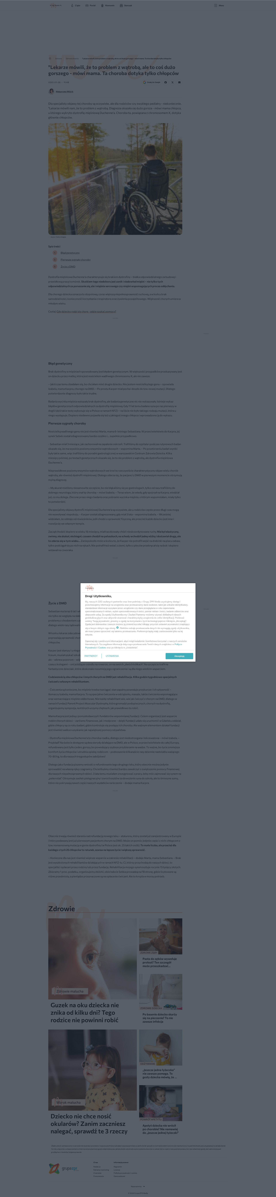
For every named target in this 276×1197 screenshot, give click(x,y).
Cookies (102, 647)
